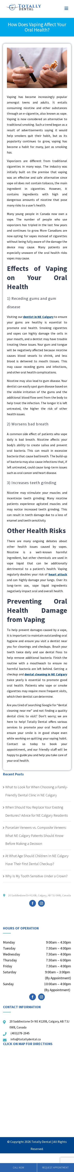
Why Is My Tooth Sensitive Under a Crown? (36, 876)
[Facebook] (32, 903)
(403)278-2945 (20, 1033)
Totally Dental (41, 1142)
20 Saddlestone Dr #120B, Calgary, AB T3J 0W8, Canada (39, 895)
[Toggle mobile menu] (66, 8)
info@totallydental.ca (25, 1039)
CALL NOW (18, 1167)
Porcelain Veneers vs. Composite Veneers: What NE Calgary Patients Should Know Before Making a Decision (36, 835)
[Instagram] (41, 903)
